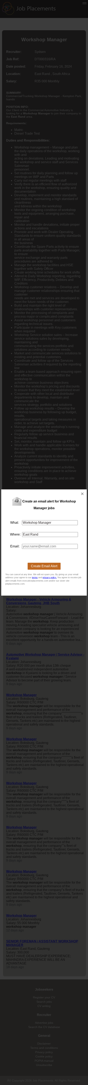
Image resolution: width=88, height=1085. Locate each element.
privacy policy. (50, 577)
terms (35, 577)
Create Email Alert (44, 566)
